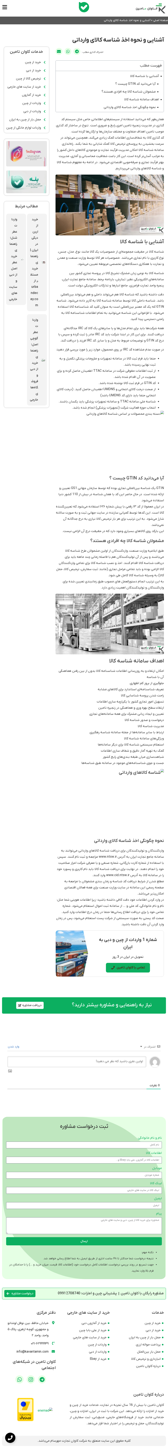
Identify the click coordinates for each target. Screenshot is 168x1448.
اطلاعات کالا (154, 1153)
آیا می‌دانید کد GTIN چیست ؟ (135, 84)
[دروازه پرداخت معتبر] (25, 1420)
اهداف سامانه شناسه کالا (141, 99)
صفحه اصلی (160, 20)
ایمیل (158, 1199)
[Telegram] (42, 1379)
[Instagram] (31, 1379)
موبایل (157, 1168)
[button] (76, 51)
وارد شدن (14, 1047)
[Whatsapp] (19, 1379)
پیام (159, 1214)
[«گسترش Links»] (10, 1438)
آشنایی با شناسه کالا (144, 76)
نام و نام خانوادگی (150, 1138)
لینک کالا (156, 1183)
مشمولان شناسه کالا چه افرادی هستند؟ (129, 92)
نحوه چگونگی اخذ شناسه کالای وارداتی (130, 107)
